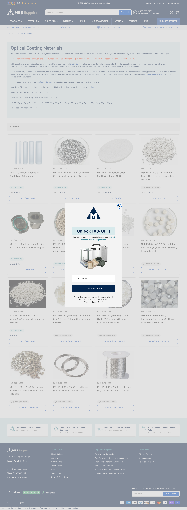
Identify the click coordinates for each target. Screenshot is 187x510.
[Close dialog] (119, 206)
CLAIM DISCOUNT (93, 288)
